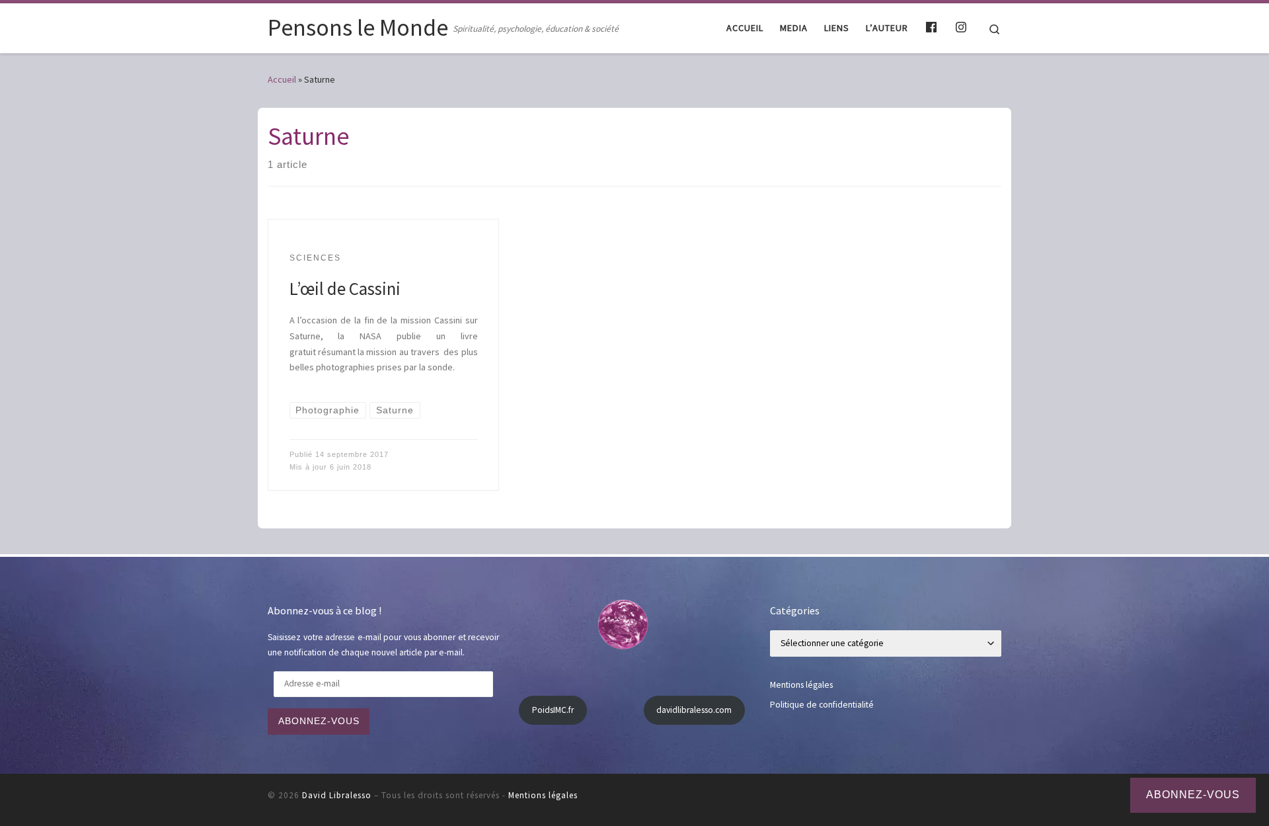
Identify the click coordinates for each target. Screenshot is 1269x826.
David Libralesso (336, 795)
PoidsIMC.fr (553, 710)
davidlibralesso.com (694, 710)
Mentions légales (801, 684)
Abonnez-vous (319, 721)
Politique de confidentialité (822, 704)
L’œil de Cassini (345, 288)
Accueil (282, 79)
